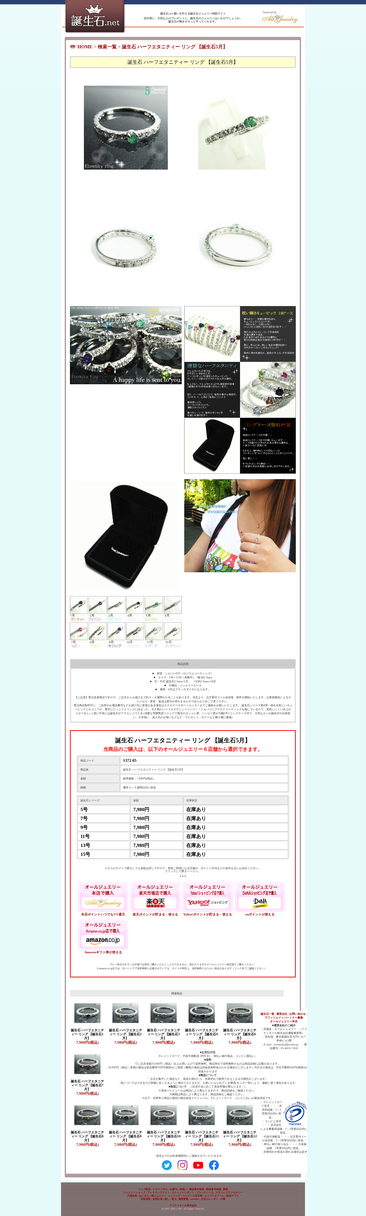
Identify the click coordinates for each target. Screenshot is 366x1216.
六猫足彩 (132, 1195)
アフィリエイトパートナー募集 (284, 1017)
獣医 (225, 1189)
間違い (183, 1189)
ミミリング (174, 1195)
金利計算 (158, 1199)
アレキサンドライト (158, 1192)
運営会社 (281, 1013)
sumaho (194, 1199)
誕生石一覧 (267, 1013)
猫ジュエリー (158, 1195)
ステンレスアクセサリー (229, 1192)
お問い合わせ (297, 1013)
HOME (85, 46)
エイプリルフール (214, 1195)
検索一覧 (107, 46)
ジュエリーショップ (134, 1192)
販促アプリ (232, 1195)
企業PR (174, 1189)
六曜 (222, 1199)
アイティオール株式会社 (183, 1205)
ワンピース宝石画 (192, 1195)
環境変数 (183, 1199)
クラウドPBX (160, 1189)
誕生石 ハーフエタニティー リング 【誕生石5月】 (175, 46)
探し (167, 1199)
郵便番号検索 (213, 1189)
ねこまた (144, 1195)
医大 (174, 1199)
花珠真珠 (146, 1199)
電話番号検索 (196, 1189)
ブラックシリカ (205, 1192)
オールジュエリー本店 (284, 1021)
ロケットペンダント (183, 1192)
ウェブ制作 (144, 1189)
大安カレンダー (209, 1199)
